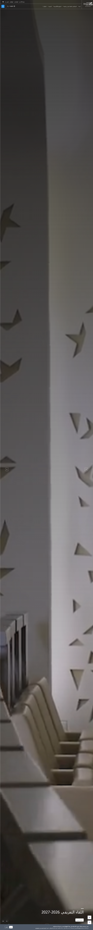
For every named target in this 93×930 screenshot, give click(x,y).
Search (8, 6)
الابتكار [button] (45, 6)
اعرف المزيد (79, 920)
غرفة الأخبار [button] (22, 2)
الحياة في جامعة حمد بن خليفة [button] (70, 6)
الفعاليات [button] (16, 2)
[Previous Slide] (86, 469)
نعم (11, 927)
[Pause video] (6, 921)
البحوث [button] (50, 6)
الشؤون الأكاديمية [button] (57, 6)
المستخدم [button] (2, 6)
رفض (7, 927)
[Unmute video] (3, 921)
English (11, 6)
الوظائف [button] (11, 2)
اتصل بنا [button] (7, 2)
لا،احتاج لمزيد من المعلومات (40, 928)
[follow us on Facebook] (89, 922)
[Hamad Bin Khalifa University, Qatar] (88, 4)
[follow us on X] (89, 917)
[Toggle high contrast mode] (3, 2)
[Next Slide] (7, 469)
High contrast (3, 1)
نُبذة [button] (80, 6)
